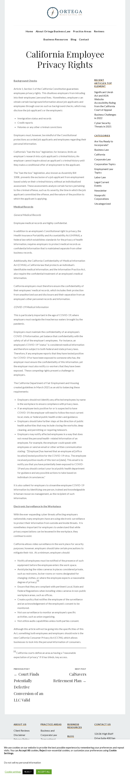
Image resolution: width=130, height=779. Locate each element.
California (99, 154)
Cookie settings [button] (13, 771)
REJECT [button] (28, 771)
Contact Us (102, 724)
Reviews (99, 31)
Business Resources (55, 39)
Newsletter (100, 190)
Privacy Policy (21, 739)
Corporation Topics (105, 164)
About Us (20, 724)
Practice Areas (82, 31)
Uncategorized (102, 203)
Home (29, 31)
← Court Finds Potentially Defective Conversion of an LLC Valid (28, 687)
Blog (73, 39)
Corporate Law (102, 159)
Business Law (101, 149)
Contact (84, 39)
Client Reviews (22, 730)
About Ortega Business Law (53, 31)
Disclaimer (19, 734)
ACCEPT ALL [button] (44, 771)
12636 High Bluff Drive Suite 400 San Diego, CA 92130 (104, 738)
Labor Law (100, 177)
